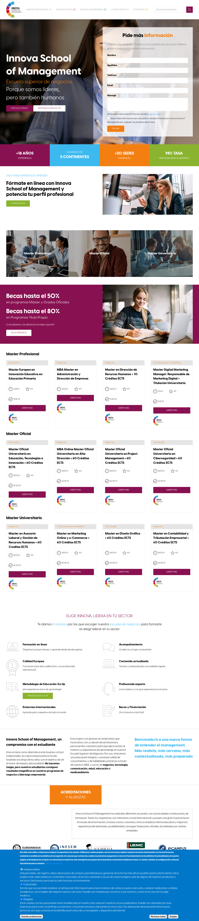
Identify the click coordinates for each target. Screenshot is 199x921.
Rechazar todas (158, 916)
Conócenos (18, 203)
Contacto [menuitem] (140, 10)
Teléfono (112, 75)
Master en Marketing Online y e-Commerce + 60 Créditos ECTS (73, 538)
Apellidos (112, 65)
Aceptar (173, 916)
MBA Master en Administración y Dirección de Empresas (72, 374)
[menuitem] (14, 10)
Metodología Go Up (49, 108)
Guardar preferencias (31, 916)
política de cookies (53, 864)
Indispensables (31, 869)
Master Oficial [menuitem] (66, 10)
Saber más (27, 408)
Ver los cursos (19, 108)
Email (110, 85)
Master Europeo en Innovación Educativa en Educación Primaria (25, 374)
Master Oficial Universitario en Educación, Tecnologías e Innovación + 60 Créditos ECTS (26, 458)
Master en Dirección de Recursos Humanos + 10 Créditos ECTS (121, 374)
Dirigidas (28, 899)
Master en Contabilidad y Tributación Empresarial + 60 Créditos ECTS (171, 538)
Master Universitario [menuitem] (93, 10)
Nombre (111, 55)
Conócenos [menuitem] (120, 10)
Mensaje (111, 95)
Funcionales (30, 884)
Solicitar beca (19, 333)
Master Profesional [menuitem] (38, 10)
